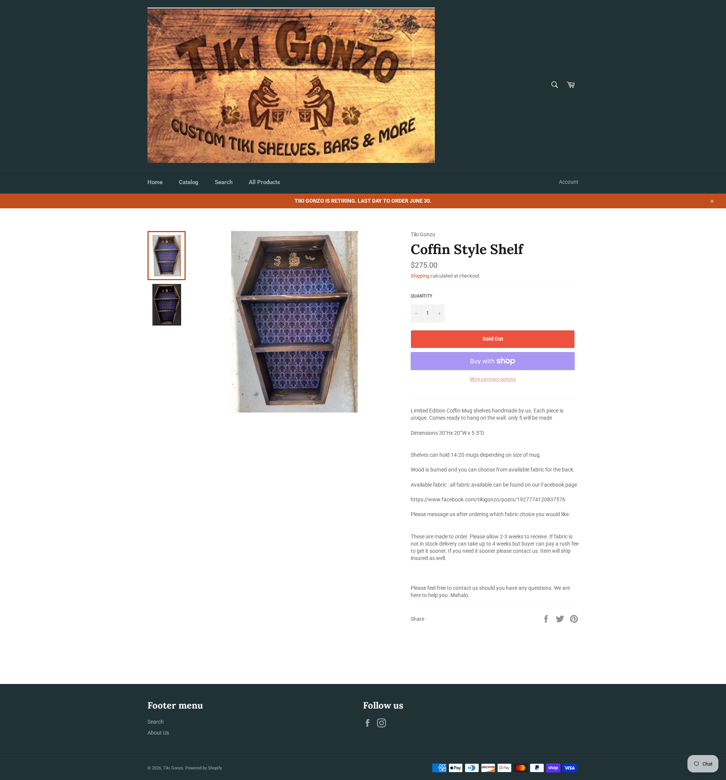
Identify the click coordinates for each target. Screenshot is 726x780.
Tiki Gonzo (173, 768)
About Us (158, 733)
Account (569, 182)
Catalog (189, 182)
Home (155, 182)
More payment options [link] (493, 379)
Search (224, 182)
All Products (264, 182)
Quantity (421, 296)
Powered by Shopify (203, 768)
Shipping (420, 276)
